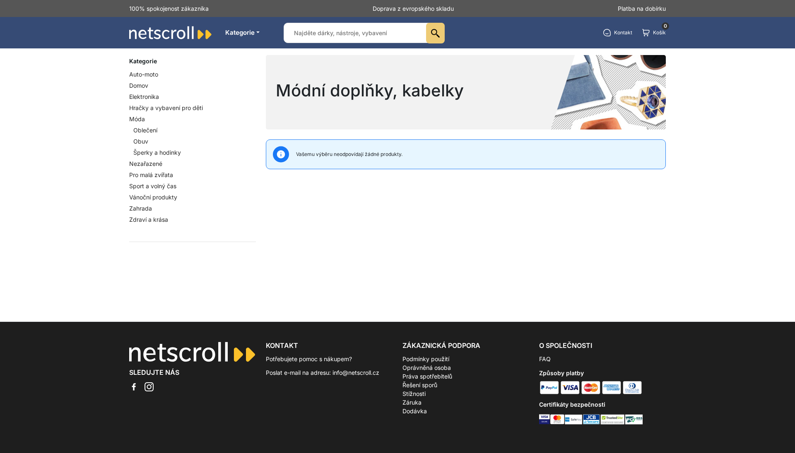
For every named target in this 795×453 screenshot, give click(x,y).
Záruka (412, 402)
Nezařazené (145, 163)
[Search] (435, 33)
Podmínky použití (425, 358)
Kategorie (240, 32)
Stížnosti (414, 393)
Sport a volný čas (152, 185)
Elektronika (144, 96)
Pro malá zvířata (151, 174)
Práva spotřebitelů (427, 376)
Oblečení (145, 130)
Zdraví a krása (148, 219)
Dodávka (414, 411)
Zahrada (140, 208)
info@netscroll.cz (355, 372)
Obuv (140, 141)
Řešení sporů (419, 384)
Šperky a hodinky (157, 152)
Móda (137, 118)
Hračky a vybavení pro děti (166, 107)
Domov (138, 85)
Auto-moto (143, 74)
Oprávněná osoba (426, 367)
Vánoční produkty (153, 197)
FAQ (545, 358)
